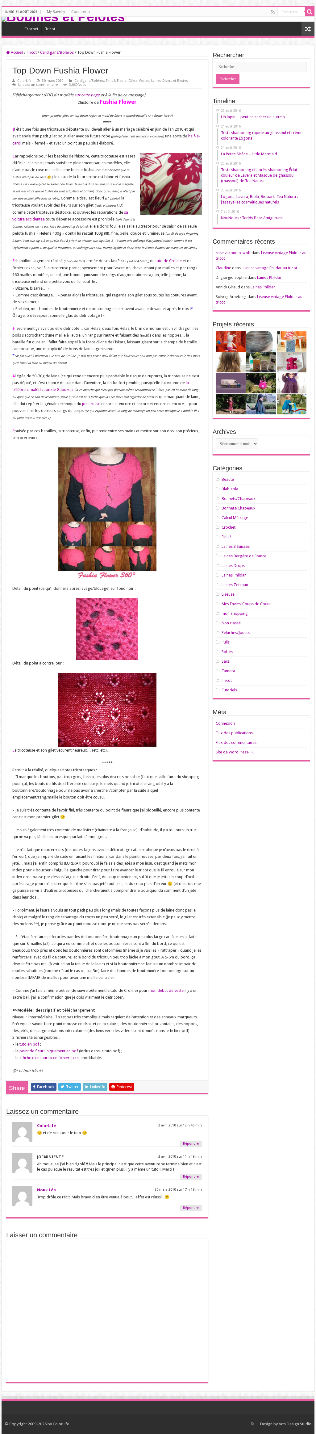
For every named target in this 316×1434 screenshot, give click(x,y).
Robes (227, 651)
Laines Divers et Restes (169, 81)
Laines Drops (233, 565)
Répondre (191, 1144)
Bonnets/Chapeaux (239, 498)
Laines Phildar (269, 277)
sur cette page (87, 95)
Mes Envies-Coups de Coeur (246, 604)
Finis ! (110, 81)
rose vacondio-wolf (233, 252)
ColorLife (24, 81)
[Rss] (273, 12)
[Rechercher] (309, 11)
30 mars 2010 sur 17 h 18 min (178, 1190)
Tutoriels (229, 690)
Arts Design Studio (295, 1424)
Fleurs (122, 81)
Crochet (31, 29)
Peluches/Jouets (236, 632)
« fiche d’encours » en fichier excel (49, 1057)
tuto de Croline (169, 260)
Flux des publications (234, 733)
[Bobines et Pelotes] (158, 19)
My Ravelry (56, 12)
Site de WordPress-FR (235, 752)
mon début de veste (166, 990)
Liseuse (228, 594)
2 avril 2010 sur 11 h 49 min (180, 1157)
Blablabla (230, 489)
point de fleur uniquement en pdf (48, 1051)
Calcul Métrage (235, 517)
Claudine (223, 268)
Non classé (231, 623)
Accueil (16, 52)
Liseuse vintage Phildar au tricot (269, 268)
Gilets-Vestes (138, 81)
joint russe (91, 403)
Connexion (80, 12)
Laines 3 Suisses (236, 546)
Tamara (228, 671)
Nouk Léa (46, 1190)
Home (13, 28)
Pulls (226, 642)
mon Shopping (235, 613)
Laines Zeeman (235, 584)
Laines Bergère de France (244, 556)
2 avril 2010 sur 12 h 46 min (180, 1125)
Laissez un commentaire (38, 85)
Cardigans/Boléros (57, 52)
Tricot (50, 29)
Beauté (228, 479)
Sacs (226, 661)
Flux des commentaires (236, 742)
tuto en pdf (29, 1044)
